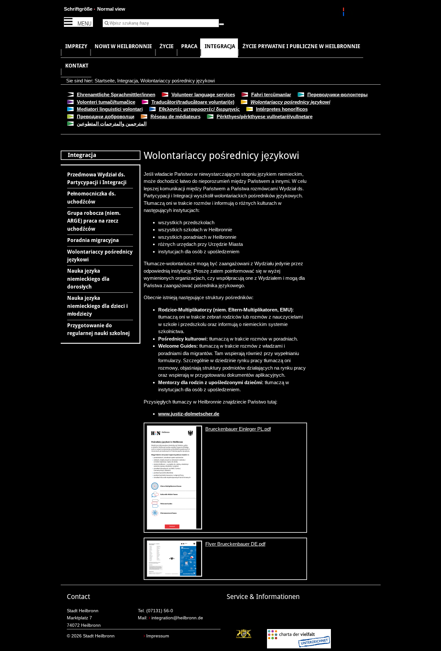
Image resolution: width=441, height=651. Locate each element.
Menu (84, 23)
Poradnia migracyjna (93, 240)
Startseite (105, 80)
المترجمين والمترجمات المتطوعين (112, 123)
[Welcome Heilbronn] (344, 12)
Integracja (127, 80)
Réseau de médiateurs (175, 116)
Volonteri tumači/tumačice (106, 102)
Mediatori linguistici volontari (110, 109)
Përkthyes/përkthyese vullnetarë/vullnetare (265, 116)
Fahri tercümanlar (271, 94)
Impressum (157, 636)
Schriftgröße (78, 9)
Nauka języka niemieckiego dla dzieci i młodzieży (97, 306)
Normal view (111, 9)
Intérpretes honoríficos (282, 109)
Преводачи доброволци (105, 116)
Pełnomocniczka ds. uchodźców (91, 198)
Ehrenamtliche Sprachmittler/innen (116, 94)
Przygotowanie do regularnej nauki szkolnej (98, 329)
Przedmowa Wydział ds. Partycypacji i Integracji (97, 178)
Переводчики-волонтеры (337, 94)
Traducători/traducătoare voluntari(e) (192, 102)
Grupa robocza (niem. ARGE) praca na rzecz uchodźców (94, 221)
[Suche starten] (221, 24)
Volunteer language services (203, 94)
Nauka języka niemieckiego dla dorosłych (88, 279)
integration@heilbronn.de (177, 617)
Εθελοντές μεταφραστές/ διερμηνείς (199, 109)
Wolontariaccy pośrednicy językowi (177, 80)
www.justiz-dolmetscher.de (188, 413)
